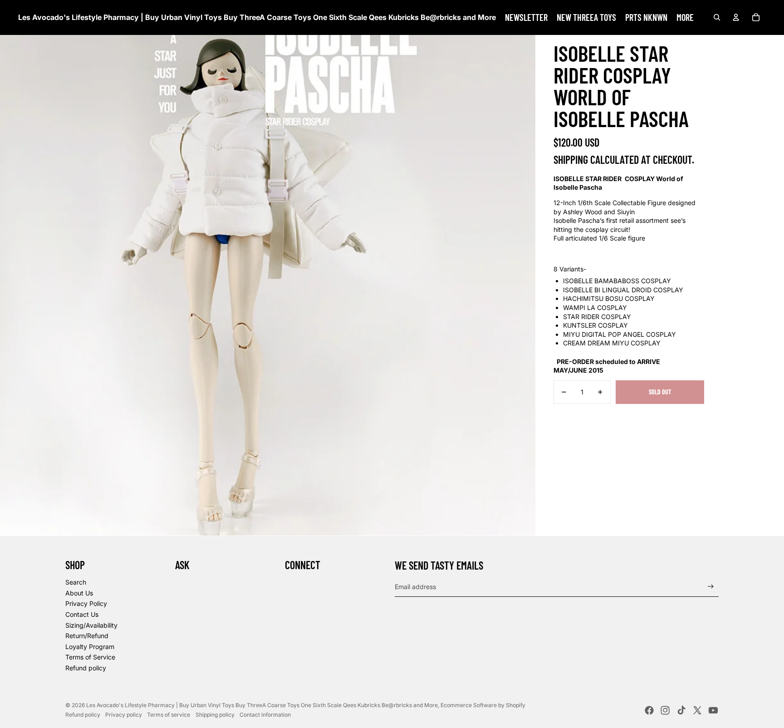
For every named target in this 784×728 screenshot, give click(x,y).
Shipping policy (215, 714)
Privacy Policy (86, 603)
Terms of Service (90, 657)
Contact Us (81, 614)
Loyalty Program (89, 646)
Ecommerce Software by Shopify (483, 705)
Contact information (265, 714)
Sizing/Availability (91, 625)
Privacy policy (123, 714)
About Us (79, 593)
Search (75, 582)
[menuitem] (526, 17)
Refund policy (85, 668)
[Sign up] (711, 587)
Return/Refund (86, 635)
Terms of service (168, 714)
